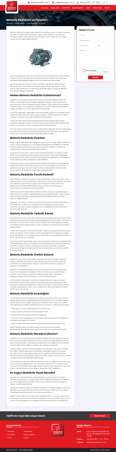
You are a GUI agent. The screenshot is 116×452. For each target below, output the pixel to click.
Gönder (95, 77)
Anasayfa (44, 8)
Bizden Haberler (77, 8)
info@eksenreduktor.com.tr (40, 2)
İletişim (107, 8)
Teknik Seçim (97, 8)
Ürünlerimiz (66, 8)
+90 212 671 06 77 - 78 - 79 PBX (90, 2)
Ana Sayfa (10, 23)
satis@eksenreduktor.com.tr (64, 2)
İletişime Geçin (99, 416)
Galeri (88, 8)
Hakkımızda (55, 8)
